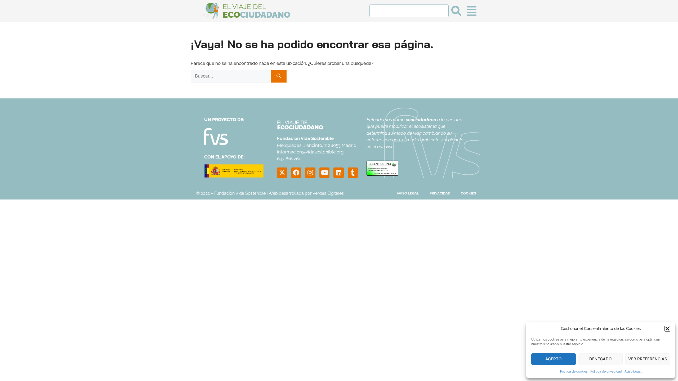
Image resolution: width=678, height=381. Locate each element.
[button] (667, 328)
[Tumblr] (353, 172)
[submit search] (456, 11)
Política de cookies (574, 371)
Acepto (553, 358)
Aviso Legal (633, 371)
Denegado (600, 358)
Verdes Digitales (328, 193)
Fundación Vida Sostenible (240, 193)
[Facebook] (296, 172)
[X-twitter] (282, 172)
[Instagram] (310, 172)
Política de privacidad (606, 371)
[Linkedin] (338, 172)
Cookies (468, 193)
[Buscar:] (231, 76)
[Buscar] (279, 76)
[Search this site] (409, 10)
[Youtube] (324, 172)
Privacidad (440, 193)
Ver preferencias (647, 358)
